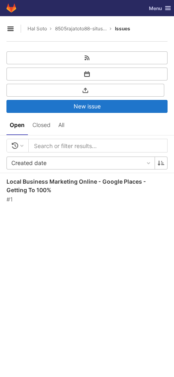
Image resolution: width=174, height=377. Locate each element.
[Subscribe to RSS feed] (87, 57)
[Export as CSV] (85, 90)
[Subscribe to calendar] (87, 74)
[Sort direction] (161, 163)
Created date (29, 162)
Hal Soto (37, 28)
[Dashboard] (11, 8)
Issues (122, 28)
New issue (87, 106)
